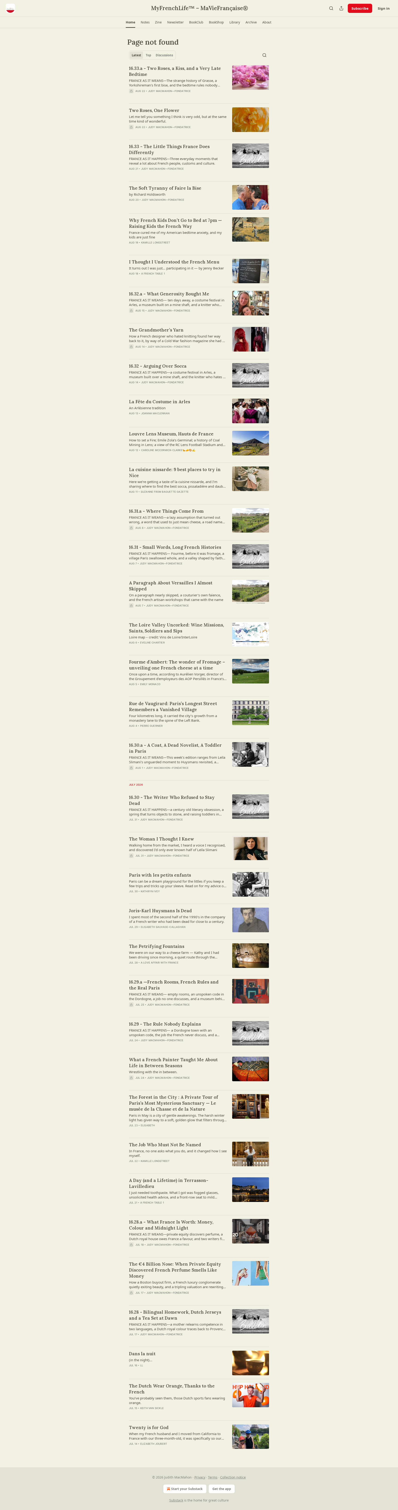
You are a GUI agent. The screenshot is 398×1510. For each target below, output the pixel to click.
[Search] (331, 8)
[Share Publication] (341, 8)
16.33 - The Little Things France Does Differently (169, 149)
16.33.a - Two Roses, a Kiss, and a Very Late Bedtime (175, 71)
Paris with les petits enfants (160, 875)
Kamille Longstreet (155, 242)
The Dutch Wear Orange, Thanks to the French (172, 1389)
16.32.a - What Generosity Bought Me (169, 294)
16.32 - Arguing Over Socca (158, 366)
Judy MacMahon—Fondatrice (169, 91)
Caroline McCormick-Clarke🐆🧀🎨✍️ (168, 450)
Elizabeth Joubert (153, 1443)
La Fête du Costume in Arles (159, 401)
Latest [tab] (136, 55)
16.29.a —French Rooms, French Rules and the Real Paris (174, 985)
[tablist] (152, 55)
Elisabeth (148, 1125)
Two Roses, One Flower (154, 110)
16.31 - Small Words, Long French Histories (175, 547)
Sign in (384, 8)
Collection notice (233, 1477)
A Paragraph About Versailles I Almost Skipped (170, 586)
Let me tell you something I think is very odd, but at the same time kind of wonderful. (177, 118)
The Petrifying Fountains (156, 946)
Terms (212, 1477)
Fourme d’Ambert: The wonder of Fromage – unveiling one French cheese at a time (177, 665)
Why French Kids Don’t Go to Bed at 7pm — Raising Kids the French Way (175, 223)
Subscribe (360, 8)
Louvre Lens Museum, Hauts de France (171, 434)
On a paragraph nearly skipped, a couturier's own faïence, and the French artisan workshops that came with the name (176, 597)
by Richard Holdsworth (147, 194)
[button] (130, 22)
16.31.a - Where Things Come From (166, 511)
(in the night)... (140, 1360)
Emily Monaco (150, 684)
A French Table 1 (153, 273)
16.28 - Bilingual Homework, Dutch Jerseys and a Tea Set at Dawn (175, 1315)
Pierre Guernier (151, 725)
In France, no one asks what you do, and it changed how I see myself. (178, 1153)
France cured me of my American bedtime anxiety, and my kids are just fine (175, 234)
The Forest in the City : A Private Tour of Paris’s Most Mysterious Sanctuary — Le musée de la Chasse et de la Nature (173, 1103)
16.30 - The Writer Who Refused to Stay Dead (172, 800)
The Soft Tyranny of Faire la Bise (165, 188)
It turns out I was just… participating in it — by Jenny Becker (176, 268)
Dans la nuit (142, 1353)
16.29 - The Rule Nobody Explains (165, 1024)
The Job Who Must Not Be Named (165, 1144)
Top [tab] (148, 55)
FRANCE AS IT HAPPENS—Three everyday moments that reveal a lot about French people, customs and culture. (173, 161)
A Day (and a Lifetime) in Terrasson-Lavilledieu (168, 1183)
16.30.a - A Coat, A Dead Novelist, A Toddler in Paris (175, 748)
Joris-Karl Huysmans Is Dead (160, 910)
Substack (176, 1500)
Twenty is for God (149, 1427)
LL (141, 1365)
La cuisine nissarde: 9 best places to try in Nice (175, 472)
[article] (199, 82)
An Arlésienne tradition (147, 408)
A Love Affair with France (160, 962)
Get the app (221, 1489)
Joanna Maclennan (155, 413)
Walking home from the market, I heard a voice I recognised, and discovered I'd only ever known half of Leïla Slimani (177, 847)
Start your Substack (187, 1489)
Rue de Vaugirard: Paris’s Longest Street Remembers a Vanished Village (173, 706)
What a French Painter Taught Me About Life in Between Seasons (173, 1062)
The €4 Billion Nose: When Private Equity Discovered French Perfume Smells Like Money (175, 1270)
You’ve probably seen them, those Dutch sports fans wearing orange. (177, 1400)
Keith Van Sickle (152, 1408)
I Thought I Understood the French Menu (174, 262)
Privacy (199, 1477)
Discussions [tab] (164, 55)
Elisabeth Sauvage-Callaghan (163, 927)
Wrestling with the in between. (153, 1072)
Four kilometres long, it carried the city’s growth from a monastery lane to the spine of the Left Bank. (173, 718)
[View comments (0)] (164, 133)
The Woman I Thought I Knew (161, 839)
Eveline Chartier (152, 642)
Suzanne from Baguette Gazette (165, 491)
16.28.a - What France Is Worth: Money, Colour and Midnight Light (171, 1225)
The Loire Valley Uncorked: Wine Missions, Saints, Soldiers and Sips (176, 628)
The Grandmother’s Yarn (156, 330)
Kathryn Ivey (150, 891)
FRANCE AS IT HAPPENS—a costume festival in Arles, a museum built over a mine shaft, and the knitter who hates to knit (177, 374)
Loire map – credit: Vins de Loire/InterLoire (163, 637)
